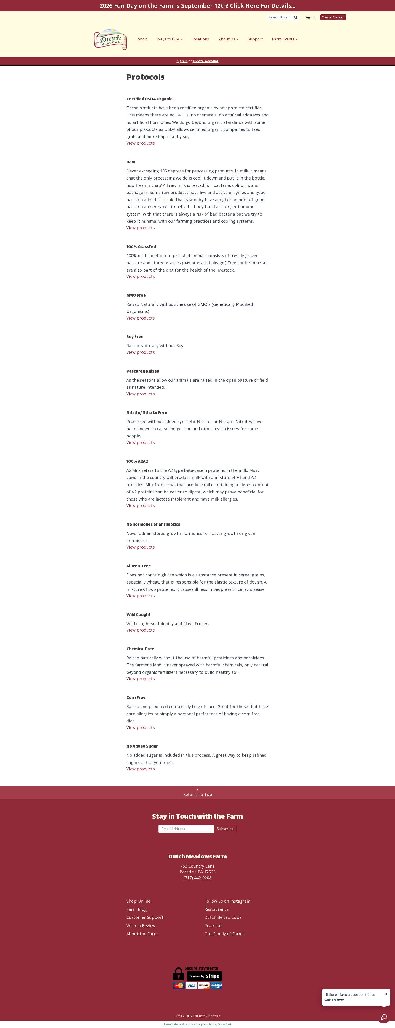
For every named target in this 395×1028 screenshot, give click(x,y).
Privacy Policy (183, 1016)
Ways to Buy (168, 39)
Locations (200, 39)
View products (140, 143)
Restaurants (216, 909)
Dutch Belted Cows (223, 917)
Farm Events (283, 39)
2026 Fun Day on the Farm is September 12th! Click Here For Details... (197, 5)
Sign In (310, 17)
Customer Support (144, 917)
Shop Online (138, 901)
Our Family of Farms (224, 933)
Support (255, 39)
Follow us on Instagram (227, 901)
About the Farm (142, 933)
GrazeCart (224, 1024)
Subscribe (225, 828)
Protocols (213, 925)
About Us (227, 39)
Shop (142, 39)
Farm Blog (136, 909)
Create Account (333, 17)
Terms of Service (209, 1016)
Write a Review (140, 925)
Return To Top (197, 794)
